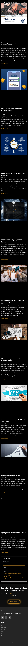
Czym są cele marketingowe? (10, 476)
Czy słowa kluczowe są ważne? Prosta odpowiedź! (13, 421)
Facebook (16, 575)
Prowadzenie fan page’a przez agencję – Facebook (13, 533)
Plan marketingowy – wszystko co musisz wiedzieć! (12, 360)
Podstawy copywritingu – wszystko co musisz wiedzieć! (13, 44)
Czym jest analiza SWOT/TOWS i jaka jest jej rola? (13, 174)
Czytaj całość (4, 63)
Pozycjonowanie (15, 577)
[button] (24, 3)
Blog (8, 563)
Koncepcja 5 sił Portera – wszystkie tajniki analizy (12, 301)
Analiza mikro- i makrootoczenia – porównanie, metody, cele (12, 240)
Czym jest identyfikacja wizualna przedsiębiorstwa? (11, 109)
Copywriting (10, 575)
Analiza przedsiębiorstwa (10, 573)
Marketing (7, 577)
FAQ (11, 593)
